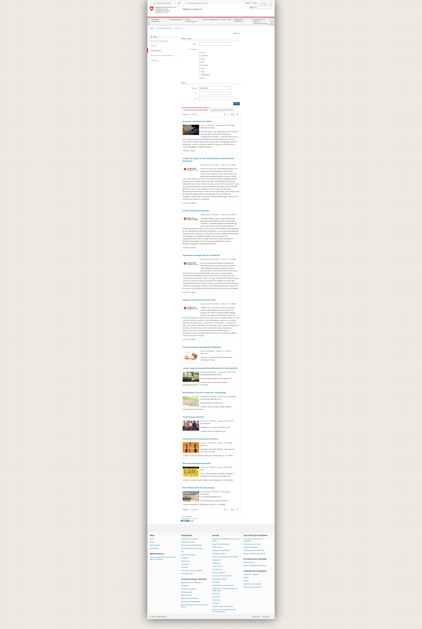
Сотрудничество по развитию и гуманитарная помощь (260, 21)
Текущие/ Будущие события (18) (194, 110)
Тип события (193, 49)
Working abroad (186, 592)
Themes (245, 577)
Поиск (195, 44)
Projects (246, 581)
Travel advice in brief (188, 542)
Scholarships (216, 582)
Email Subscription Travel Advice (191, 570)
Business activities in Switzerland (254, 553)
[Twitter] (184, 521)
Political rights (217, 547)
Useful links (216, 594)
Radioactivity (185, 561)
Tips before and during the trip (191, 545)
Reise (203, 71)
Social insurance (217, 566)
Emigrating (184, 586)
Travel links (184, 567)
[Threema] (188, 521)
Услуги (223, 19)
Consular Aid (185, 564)
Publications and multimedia (253, 587)
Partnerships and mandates (252, 584)
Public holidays (155, 545)
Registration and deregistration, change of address (226, 540)
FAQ (182, 551)
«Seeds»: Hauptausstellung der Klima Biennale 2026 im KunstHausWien (210, 368)
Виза (229, 19)
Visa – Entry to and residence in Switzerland (253, 540)
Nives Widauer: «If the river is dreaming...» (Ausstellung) (204, 393)
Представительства (176, 19)
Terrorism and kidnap (188, 555)
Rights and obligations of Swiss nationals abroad (194, 606)
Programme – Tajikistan (251, 574)
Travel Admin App (187, 574)
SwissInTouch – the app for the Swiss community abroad (224, 610)
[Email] (192, 521)
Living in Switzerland (250, 547)
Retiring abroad (186, 595)
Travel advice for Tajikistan (189, 539)
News (151, 539)
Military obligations (218, 572)
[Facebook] (182, 521)
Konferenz (204, 65)
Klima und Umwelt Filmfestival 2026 (197, 463)
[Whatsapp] (190, 521)
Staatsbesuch (205, 75)
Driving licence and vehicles (221, 550)
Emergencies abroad (219, 553)
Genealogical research (219, 579)
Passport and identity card (220, 544)
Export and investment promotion (254, 565)
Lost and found (217, 569)
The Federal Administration (162, 3)
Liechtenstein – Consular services (223, 585)
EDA (202, 62)
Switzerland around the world (197, 3)
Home (152, 28)
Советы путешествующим (191, 20)
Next (233, 114)
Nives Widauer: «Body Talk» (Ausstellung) (198, 488)
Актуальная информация (155, 20)
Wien (203, 78)
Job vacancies (154, 548)
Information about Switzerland (253, 550)
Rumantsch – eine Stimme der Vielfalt (197, 121)
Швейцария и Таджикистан (238, 20)
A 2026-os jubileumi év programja (196, 211)
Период (194, 88)
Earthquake (185, 558)
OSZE (203, 68)
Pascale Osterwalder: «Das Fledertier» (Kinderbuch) (202, 347)
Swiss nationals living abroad (190, 601)
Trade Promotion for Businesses (222, 606)
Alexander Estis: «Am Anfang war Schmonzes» (200, 439)
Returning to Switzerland (189, 598)
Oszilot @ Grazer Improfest (193, 417)
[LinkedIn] (186, 521)
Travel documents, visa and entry (191, 548)
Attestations (216, 563)
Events (152, 542)
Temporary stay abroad (188, 589)
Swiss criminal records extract (222, 576)
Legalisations (216, 560)
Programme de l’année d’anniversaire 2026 (199, 300)
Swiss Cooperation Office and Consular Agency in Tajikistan (162, 558)
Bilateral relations (249, 562)
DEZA (203, 59)
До (196, 98)
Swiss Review (216, 597)
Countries (204, 55)
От (196, 93)
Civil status (215, 603)
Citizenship (216, 600)
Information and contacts (251, 544)
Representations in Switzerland (191, 582)
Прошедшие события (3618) (222, 110)
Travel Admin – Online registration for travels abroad (224, 589)
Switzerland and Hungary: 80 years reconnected (201, 255)
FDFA (179, 3)
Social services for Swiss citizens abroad (225, 557)
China (203, 52)
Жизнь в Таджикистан (211, 19)
